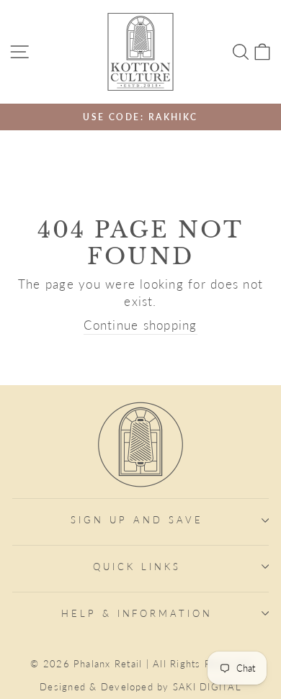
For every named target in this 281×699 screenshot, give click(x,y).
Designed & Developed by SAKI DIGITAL (140, 687)
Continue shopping (140, 325)
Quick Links (137, 566)
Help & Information (137, 613)
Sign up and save (137, 520)
